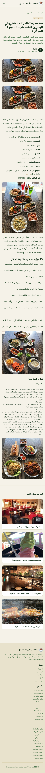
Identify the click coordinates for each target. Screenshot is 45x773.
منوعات (40, 705)
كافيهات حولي (39, 758)
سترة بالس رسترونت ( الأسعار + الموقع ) (28, 627)
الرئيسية (40, 13)
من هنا (28, 174)
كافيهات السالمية (38, 755)
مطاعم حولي (39, 708)
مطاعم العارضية (38, 716)
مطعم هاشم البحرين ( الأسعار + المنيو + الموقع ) (26, 560)
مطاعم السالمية (38, 702)
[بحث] (4, 3)
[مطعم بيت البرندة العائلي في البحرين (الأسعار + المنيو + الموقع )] (22, 97)
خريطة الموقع (39, 680)
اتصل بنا (40, 678)
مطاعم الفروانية (38, 710)
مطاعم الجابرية (38, 735)
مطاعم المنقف (38, 743)
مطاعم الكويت (39, 690)
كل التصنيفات (39, 672)
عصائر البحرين (39, 713)
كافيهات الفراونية (38, 729)
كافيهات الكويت (38, 696)
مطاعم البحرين (31, 13)
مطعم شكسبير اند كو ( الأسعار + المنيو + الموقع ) (25, 593)
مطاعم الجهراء (39, 719)
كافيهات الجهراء (38, 732)
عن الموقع (40, 675)
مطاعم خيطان (39, 738)
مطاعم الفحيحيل (38, 746)
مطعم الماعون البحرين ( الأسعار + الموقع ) (28, 527)
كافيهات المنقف (38, 752)
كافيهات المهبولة (38, 749)
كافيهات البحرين (38, 699)
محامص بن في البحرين (36, 740)
